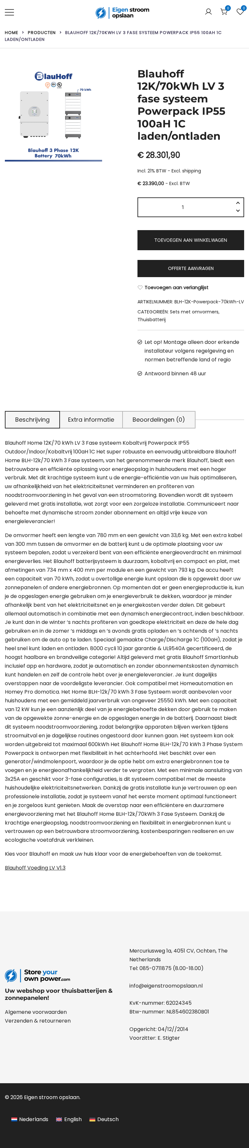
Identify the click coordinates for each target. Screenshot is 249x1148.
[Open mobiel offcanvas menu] (9, 12)
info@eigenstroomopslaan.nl (166, 986)
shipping (191, 171)
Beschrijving (32, 420)
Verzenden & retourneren (38, 1021)
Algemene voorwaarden (36, 1012)
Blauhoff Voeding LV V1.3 (35, 868)
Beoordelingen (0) (159, 420)
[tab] (32, 419)
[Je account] (208, 12)
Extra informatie (91, 420)
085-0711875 (155, 968)
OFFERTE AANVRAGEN (191, 268)
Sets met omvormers (194, 312)
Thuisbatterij (151, 319)
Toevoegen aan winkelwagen (190, 240)
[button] (237, 212)
